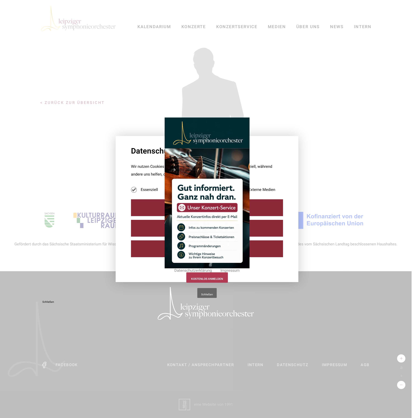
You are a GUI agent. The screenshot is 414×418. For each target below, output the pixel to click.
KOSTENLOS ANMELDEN (207, 279)
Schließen (207, 294)
